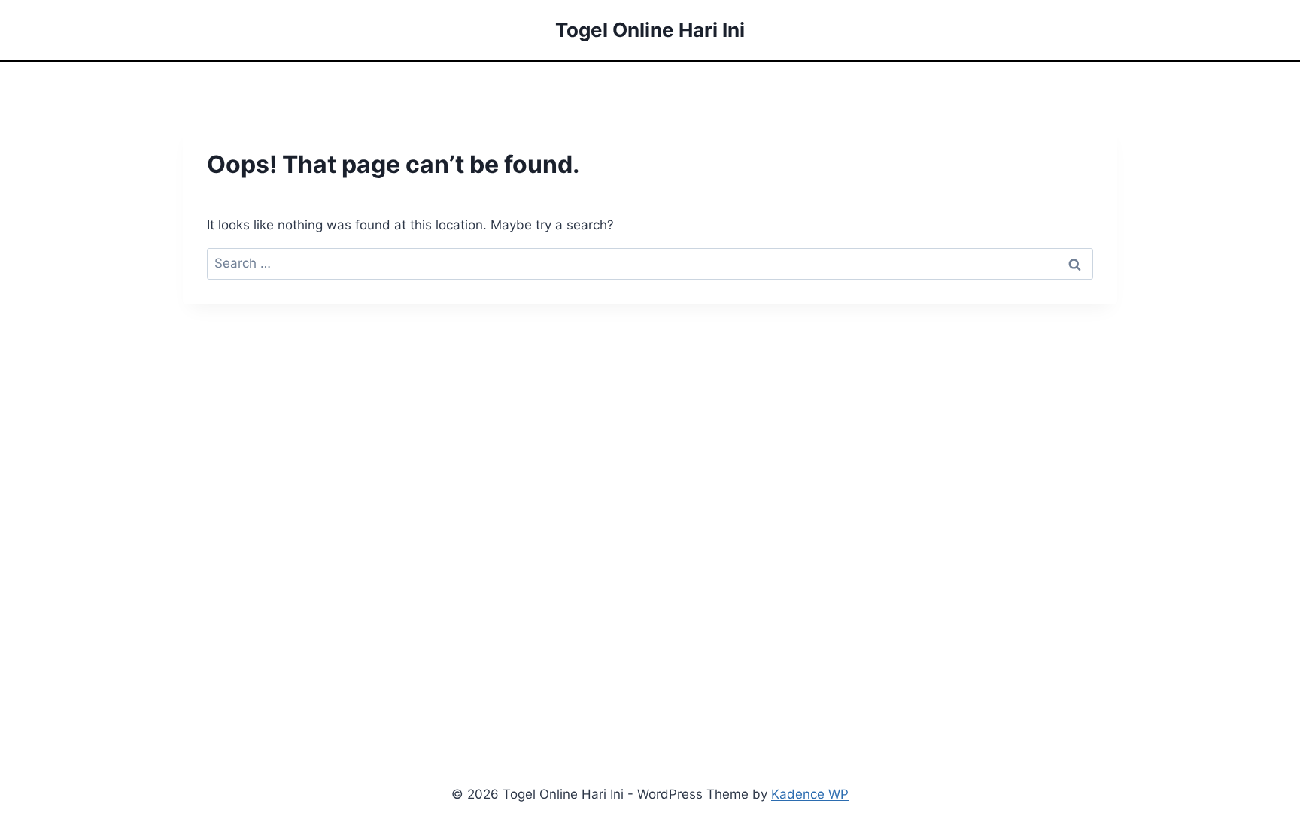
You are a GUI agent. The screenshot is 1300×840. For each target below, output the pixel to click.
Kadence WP (810, 794)
